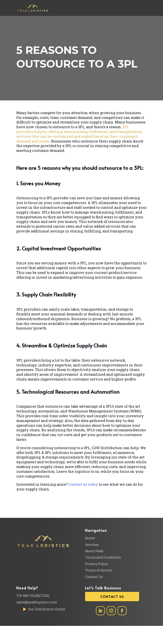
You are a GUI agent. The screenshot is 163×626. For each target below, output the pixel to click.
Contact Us (112, 596)
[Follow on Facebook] (121, 610)
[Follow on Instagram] (111, 610)
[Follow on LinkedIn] (100, 610)
